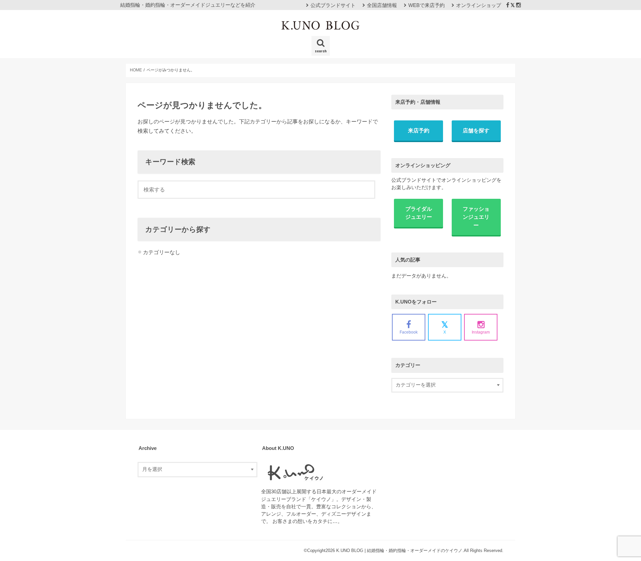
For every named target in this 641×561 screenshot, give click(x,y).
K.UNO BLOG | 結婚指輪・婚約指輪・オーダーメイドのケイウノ (399, 550)
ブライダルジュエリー (418, 213)
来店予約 (418, 130)
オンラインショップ (478, 5)
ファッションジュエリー (476, 217)
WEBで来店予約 (426, 5)
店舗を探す (476, 130)
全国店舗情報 (382, 5)
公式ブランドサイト (333, 5)
